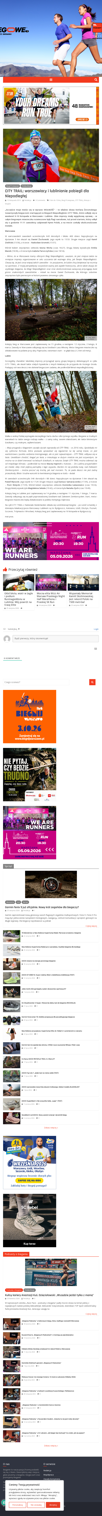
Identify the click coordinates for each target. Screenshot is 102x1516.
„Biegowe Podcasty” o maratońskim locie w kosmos (41, 1405)
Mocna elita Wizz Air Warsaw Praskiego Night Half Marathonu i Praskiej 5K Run (51, 598)
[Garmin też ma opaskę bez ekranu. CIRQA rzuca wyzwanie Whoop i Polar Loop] (11, 1043)
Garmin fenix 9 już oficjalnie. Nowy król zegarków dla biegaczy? (42, 907)
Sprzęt (8, 866)
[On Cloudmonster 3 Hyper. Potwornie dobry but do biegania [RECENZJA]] (11, 1001)
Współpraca (48, 1474)
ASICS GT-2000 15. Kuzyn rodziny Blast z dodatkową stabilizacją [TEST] (48, 975)
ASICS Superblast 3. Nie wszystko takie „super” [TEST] (42, 1101)
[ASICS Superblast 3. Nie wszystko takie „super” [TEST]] (11, 1099)
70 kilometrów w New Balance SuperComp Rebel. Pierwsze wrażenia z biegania (51, 933)
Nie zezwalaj (36, 1505)
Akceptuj (53, 1505)
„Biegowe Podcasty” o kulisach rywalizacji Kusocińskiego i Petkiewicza (48, 1391)
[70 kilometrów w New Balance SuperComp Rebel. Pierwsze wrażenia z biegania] (11, 931)
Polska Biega (26, 186)
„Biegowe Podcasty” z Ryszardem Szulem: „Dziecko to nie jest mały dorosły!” (50, 1419)
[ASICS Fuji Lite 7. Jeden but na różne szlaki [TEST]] (11, 1071)
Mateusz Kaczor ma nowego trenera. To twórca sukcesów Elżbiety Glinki (49, 1377)
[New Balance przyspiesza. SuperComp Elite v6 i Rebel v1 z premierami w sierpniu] (11, 1029)
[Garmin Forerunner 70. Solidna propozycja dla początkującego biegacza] (11, 1015)
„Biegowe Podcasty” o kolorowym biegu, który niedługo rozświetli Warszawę (50, 1321)
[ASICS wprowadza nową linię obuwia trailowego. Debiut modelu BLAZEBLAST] (11, 1085)
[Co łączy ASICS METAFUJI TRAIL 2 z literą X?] (11, 1057)
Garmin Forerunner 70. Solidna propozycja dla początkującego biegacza (48, 1017)
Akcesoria (10, 902)
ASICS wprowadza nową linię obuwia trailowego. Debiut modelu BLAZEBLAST (51, 1087)
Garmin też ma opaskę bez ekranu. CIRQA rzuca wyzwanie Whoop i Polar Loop (51, 1045)
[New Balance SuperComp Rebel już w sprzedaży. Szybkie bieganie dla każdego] (11, 945)
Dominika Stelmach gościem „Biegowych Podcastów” (41, 1363)
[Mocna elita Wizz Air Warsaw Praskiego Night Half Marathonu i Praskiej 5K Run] (51, 575)
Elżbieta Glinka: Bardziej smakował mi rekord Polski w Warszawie (46, 1349)
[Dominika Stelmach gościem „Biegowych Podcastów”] (11, 1361)
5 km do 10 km (55, 200)
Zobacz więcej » (51, 1127)
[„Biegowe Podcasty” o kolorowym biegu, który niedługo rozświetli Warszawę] (11, 1319)
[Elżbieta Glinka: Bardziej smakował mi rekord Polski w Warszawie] (11, 1347)
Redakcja (27, 200)
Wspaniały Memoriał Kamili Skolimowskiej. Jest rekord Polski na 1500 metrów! (81, 598)
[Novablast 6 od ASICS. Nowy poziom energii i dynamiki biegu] (11, 1113)
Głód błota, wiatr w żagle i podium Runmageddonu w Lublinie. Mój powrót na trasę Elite (18, 599)
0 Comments (40, 200)
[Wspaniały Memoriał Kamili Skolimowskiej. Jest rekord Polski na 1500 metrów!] (83, 575)
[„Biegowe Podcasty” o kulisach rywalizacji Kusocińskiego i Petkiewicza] (11, 1389)
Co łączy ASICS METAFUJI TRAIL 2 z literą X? (39, 1059)
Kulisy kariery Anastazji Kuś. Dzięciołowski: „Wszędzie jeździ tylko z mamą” (49, 1295)
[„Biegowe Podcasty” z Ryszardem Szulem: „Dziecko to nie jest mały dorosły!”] (11, 1417)
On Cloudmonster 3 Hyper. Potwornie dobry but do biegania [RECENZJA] (49, 1003)
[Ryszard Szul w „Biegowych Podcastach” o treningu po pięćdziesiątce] (11, 1333)
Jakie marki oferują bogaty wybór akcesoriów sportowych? (44, 989)
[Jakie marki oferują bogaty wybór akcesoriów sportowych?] (11, 987)
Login (96, 629)
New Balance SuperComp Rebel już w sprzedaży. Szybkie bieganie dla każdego (51, 947)
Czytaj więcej (91, 926)
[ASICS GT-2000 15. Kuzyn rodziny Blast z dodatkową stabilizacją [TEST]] (11, 973)
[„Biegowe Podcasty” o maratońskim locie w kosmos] (11, 1403)
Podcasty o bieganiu (16, 1254)
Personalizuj (17, 1505)
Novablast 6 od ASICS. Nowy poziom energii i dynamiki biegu (44, 1115)
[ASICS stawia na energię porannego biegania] (11, 959)
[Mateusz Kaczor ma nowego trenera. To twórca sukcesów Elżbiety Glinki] (11, 1375)
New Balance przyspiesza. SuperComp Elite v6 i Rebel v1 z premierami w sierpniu (52, 1031)
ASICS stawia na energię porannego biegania (39, 961)
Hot (18, 902)
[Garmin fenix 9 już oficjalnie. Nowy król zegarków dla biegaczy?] (51, 872)
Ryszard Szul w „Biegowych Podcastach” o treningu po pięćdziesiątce (47, 1335)
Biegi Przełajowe (12, 186)
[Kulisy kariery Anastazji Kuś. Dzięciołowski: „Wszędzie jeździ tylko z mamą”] (51, 1260)
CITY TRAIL (79, 200)
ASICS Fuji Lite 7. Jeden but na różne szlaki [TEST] (40, 1073)
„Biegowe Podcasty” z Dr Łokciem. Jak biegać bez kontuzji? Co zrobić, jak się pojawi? (53, 1433)
